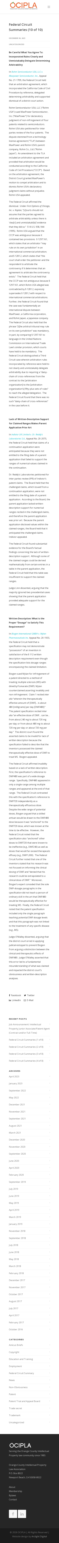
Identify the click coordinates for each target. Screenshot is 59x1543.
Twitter (30, 995)
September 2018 (17, 1238)
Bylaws (12, 1495)
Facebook (16, 995)
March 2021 (15, 1132)
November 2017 (17, 1287)
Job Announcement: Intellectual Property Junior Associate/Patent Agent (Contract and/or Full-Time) (29, 1028)
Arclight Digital (39, 1536)
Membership (15, 1491)
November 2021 (17, 1111)
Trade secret (15, 1408)
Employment (15, 1366)
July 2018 (13, 1245)
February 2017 (16, 1322)
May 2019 (14, 1202)
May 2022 (14, 1097)
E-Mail (29, 1000)
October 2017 (16, 1294)
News (12, 1380)
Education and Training (21, 1359)
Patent (12, 1394)
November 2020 (17, 1146)
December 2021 (17, 1104)
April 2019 (14, 1209)
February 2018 (16, 1273)
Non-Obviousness (18, 1387)
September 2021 (17, 1118)
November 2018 (17, 1231)
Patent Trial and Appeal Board (24, 1401)
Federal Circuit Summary (21, 1373)
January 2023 (15, 1083)
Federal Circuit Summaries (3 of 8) (26, 1053)
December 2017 (17, 1280)
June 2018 (14, 1252)
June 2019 (14, 1196)
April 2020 (14, 1167)
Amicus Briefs (16, 1345)
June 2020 (14, 1160)
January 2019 (15, 1224)
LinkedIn (16, 1000)
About (12, 1487)
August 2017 (15, 1301)
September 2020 (17, 1153)
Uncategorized (16, 44)
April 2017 (14, 1315)
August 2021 (15, 1125)
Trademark (14, 1415)
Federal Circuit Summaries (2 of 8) (26, 1046)
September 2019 (17, 1181)
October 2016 (16, 1329)
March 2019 (15, 1217)
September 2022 (17, 1090)
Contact (13, 1499)
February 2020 (16, 1174)
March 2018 (15, 1266)
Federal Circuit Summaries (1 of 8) (26, 1039)
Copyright (14, 1352)
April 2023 (14, 1076)
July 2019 (13, 1188)
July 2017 (13, 1308)
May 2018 (14, 1259)
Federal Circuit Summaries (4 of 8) (26, 1060)
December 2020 (17, 1139)
